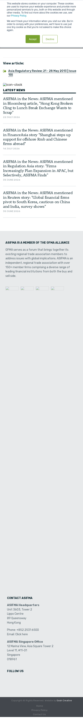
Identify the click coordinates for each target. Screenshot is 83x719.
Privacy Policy (39, 710)
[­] (10, 679)
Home (39, 706)
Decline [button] (50, 39)
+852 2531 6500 (28, 630)
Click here (21, 634)
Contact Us (39, 714)
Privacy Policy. (19, 15)
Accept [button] (32, 39)
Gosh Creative (64, 700)
